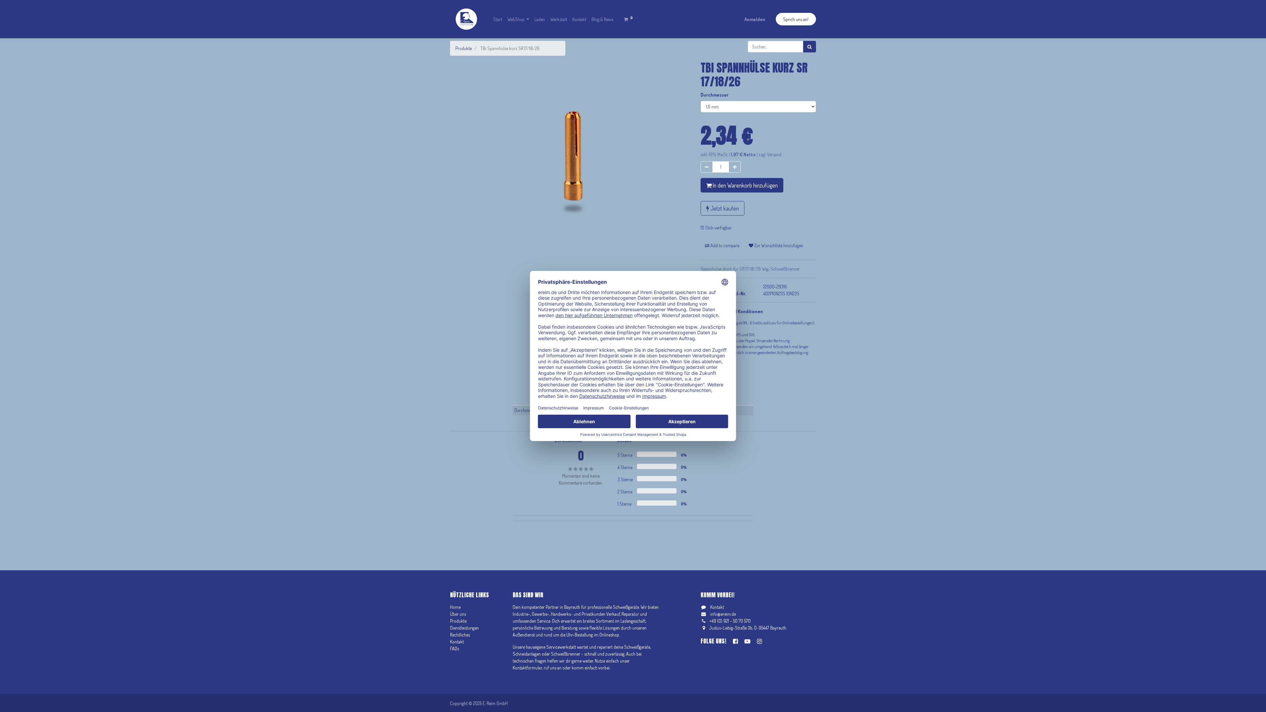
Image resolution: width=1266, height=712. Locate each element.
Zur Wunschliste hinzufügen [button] (778, 245)
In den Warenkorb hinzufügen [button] (744, 185)
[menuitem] (498, 19)
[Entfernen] (707, 167)
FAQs (454, 648)
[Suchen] (809, 46)
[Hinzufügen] (735, 167)
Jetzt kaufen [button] (724, 208)
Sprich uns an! (795, 19)
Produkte (463, 48)
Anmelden (754, 19)
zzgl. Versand (770, 154)
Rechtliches (460, 635)
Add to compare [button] (724, 245)
